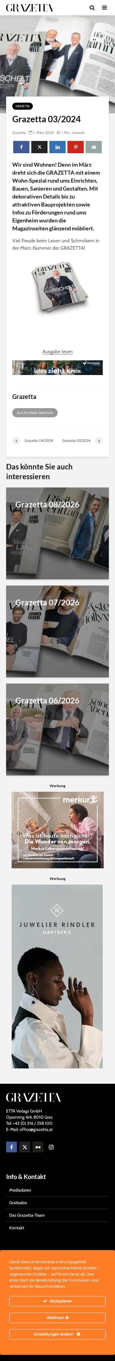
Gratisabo (18, 1202)
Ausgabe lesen (58, 351)
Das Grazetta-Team (27, 1215)
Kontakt (16, 1227)
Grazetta (22, 106)
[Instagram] (51, 1147)
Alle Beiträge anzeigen (35, 413)
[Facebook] (11, 1147)
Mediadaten (20, 1190)
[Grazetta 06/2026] (57, 729)
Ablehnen (56, 1317)
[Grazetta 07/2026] (57, 631)
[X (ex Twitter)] (24, 1147)
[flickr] (38, 1147)
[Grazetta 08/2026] (57, 533)
